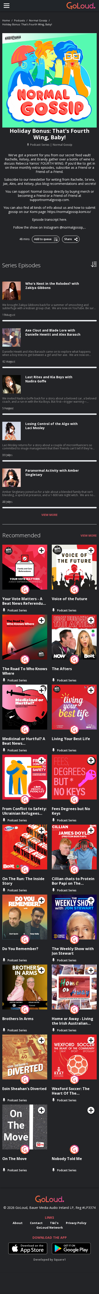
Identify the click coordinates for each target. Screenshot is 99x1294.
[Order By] (94, 264)
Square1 (60, 1260)
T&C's (54, 1223)
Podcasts (19, 20)
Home (6, 20)
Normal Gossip (38, 20)
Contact (36, 1223)
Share (68, 238)
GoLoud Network (49, 1227)
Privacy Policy (76, 1223)
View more (49, 515)
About (18, 1223)
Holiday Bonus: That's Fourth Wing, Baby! (27, 24)
